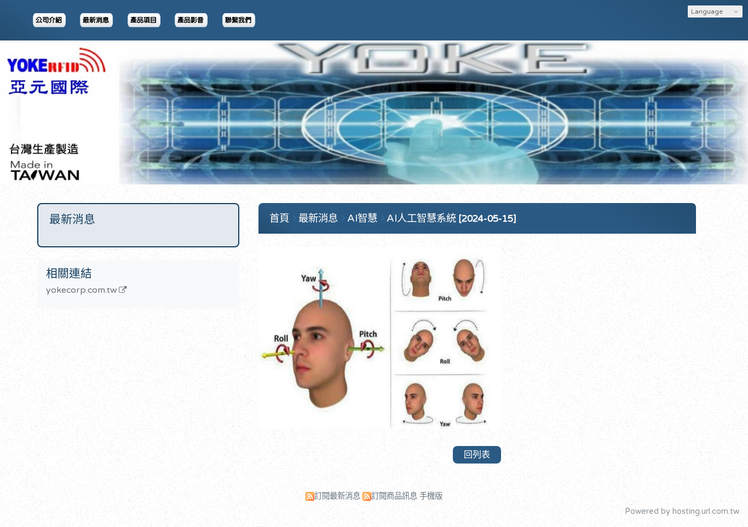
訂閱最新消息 (337, 496)
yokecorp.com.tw (81, 291)
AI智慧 (363, 218)
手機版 (430, 496)
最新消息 (319, 218)
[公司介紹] (49, 20)
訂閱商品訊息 (394, 496)
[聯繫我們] (239, 20)
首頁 (279, 218)
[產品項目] (144, 20)
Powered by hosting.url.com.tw (682, 511)
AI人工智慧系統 (421, 218)
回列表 (477, 454)
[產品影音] (191, 20)
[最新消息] (96, 20)
